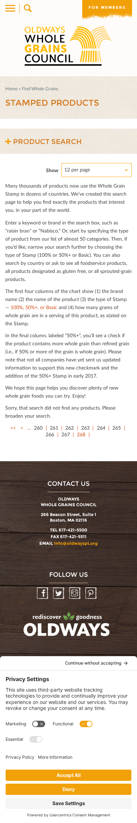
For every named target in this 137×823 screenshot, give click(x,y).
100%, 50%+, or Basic (34, 307)
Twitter (59, 593)
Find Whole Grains (40, 88)
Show (52, 170)
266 (50, 434)
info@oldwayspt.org (76, 543)
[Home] (68, 46)
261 (54, 428)
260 (38, 428)
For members (107, 7)
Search (27, 8)
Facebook (43, 593)
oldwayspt (67, 627)
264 (101, 428)
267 (65, 434)
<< (13, 428)
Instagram (75, 593)
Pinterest (91, 593)
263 (85, 428)
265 (116, 428)
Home (11, 88)
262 (69, 428)
